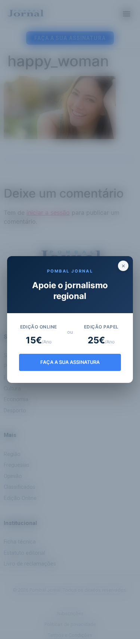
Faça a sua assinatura (70, 362)
